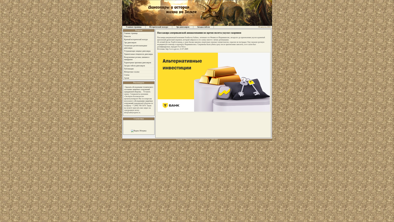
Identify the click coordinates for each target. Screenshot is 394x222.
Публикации (129, 69)
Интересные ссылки (131, 72)
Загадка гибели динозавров (134, 66)
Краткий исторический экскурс (136, 39)
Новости (127, 36)
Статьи (126, 75)
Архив (126, 78)
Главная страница (133, 27)
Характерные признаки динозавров (137, 63)
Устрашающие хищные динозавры (137, 51)
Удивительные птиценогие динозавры (138, 54)
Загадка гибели (203, 27)
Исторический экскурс (158, 27)
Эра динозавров (182, 27)
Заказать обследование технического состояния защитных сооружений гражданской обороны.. (138, 89)
